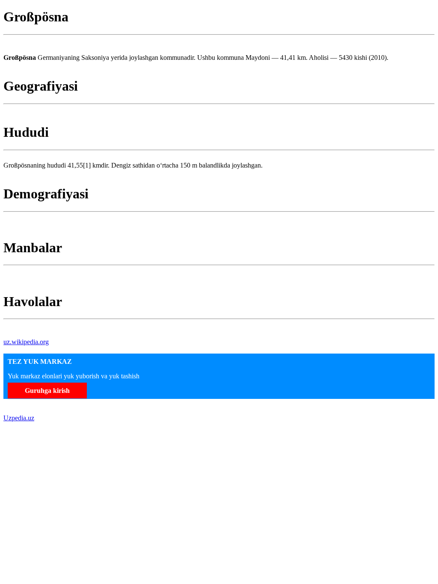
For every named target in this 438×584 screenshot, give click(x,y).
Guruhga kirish (47, 390)
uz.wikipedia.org (26, 341)
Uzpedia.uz (18, 418)
